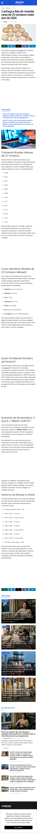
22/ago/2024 (13, 22)
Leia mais (6, 748)
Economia (14, 8)
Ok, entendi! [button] (18, 827)
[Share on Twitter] (18, 46)
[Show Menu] (2, 2)
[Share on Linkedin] (32, 46)
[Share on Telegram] (11, 46)
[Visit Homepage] (19, 2)
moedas (20, 50)
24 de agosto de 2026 (9, 647)
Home (2, 8)
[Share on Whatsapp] (4, 46)
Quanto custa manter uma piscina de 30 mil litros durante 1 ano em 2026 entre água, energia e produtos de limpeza (22, 789)
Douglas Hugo (7, 738)
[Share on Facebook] (25, 46)
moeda (5, 368)
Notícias (8, 8)
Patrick (5, 22)
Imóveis (5, 679)
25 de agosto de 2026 (9, 621)
